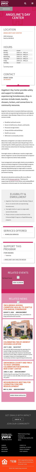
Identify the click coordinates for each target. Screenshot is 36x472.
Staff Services (24, 451)
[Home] (5, 3)
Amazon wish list (15, 179)
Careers (3, 445)
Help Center (4, 449)
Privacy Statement (25, 449)
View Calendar (18, 283)
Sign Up (17, 419)
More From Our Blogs (18, 395)
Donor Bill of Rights (25, 447)
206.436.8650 (7, 79)
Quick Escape (6, 9)
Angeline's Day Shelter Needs (15, 260)
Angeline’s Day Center (13, 33)
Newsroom (4, 451)
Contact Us (23, 445)
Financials (4, 447)
